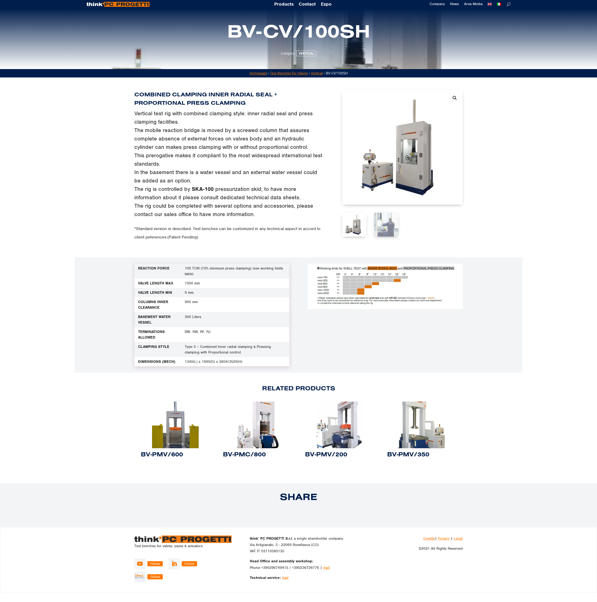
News (454, 4)
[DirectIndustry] (140, 576)
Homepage (258, 73)
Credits (429, 538)
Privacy (444, 538)
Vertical (306, 53)
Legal (458, 538)
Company (437, 4)
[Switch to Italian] (499, 4)
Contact (307, 4)
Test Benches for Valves (289, 73)
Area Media (473, 4)
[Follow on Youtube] (140, 563)
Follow (155, 563)
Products (284, 4)
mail (326, 567)
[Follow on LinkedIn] (174, 563)
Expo (326, 4)
